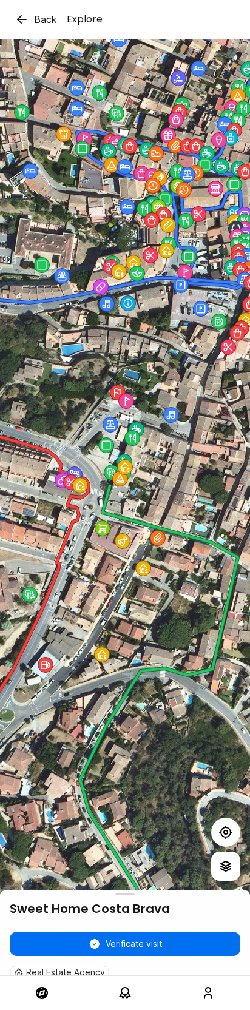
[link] (41, 993)
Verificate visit (134, 943)
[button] (184, 190)
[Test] (225, 832)
